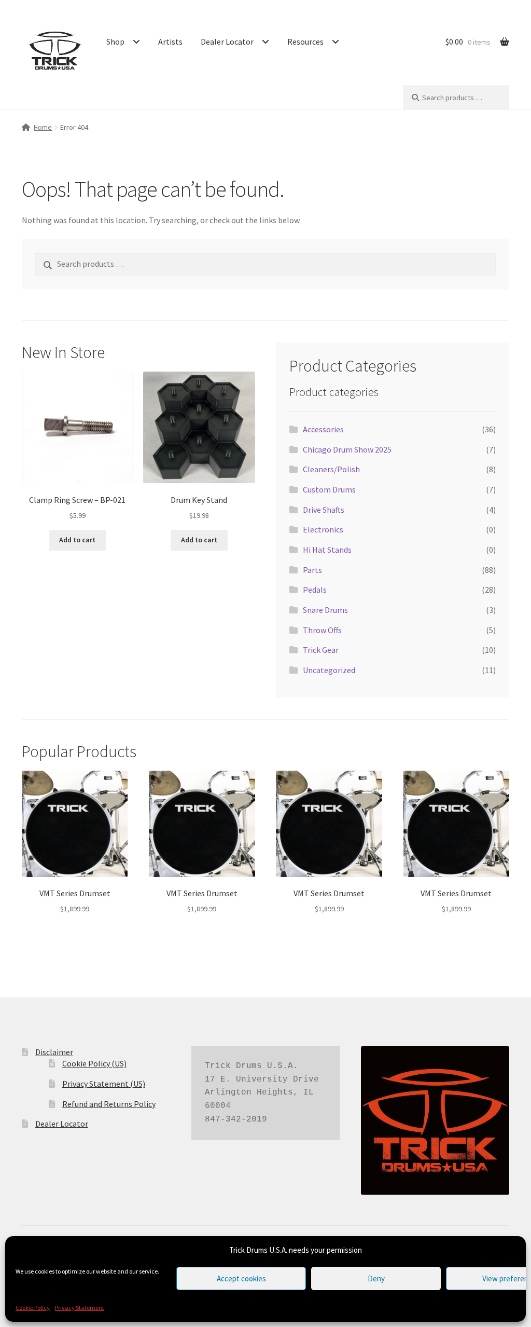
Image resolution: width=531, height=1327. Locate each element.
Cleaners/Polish (331, 469)
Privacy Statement (79, 1307)
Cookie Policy (33, 1307)
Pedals (315, 589)
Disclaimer (54, 1052)
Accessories (323, 429)
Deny (376, 1278)
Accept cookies (241, 1278)
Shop (115, 41)
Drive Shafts (323, 509)
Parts (312, 570)
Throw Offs (322, 630)
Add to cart (77, 539)
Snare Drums (325, 610)
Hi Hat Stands (327, 549)
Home (43, 127)
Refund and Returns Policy (109, 1104)
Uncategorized (329, 670)
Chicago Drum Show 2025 (347, 449)
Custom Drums (329, 489)
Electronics (323, 529)
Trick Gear (321, 650)
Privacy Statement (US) (103, 1083)
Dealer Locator (227, 41)
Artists (170, 41)
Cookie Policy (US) (94, 1063)
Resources (305, 41)
